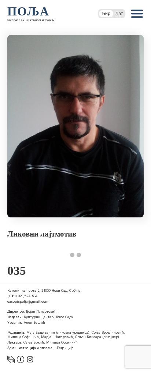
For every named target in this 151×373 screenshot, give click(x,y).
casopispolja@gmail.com (27, 301)
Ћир (106, 13)
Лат (119, 13)
